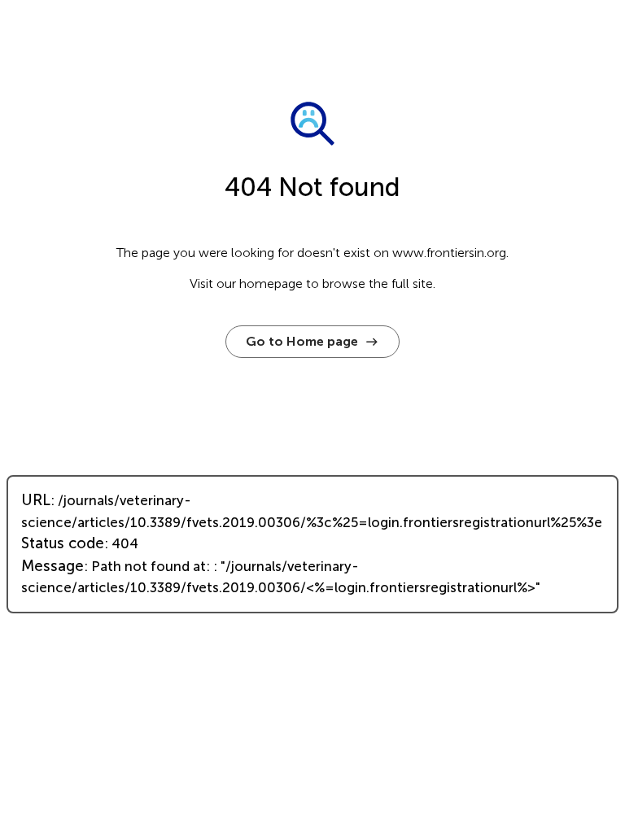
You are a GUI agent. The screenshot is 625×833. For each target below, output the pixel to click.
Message (52, 566)
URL (35, 500)
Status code (62, 543)
